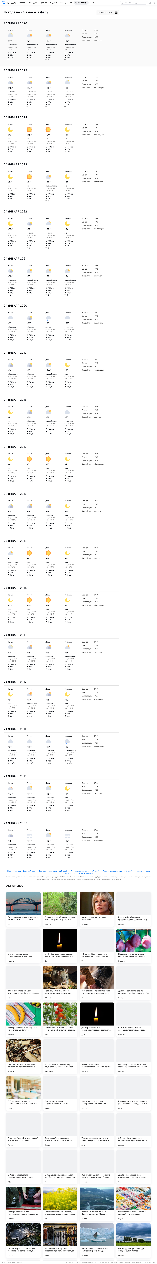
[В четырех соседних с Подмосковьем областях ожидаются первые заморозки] (60, 1093)
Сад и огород (69, 873)
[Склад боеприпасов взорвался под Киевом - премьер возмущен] (60, 1167)
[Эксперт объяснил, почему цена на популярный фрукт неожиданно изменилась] (23, 1020)
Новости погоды (143, 871)
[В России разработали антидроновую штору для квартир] (23, 1167)
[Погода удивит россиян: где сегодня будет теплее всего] (133, 1240)
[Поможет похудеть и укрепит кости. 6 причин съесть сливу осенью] (133, 946)
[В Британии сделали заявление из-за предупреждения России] (97, 1167)
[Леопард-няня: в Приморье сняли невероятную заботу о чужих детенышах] (60, 909)
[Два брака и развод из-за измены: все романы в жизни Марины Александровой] (133, 1167)
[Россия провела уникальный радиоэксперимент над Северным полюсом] (97, 1240)
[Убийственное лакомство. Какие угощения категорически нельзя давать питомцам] (97, 983)
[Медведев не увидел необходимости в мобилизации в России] (97, 1056)
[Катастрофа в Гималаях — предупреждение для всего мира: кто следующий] (133, 909)
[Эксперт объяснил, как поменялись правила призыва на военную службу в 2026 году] (23, 1204)
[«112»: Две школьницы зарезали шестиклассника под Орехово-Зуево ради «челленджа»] (60, 946)
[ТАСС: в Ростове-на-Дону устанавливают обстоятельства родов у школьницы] (23, 983)
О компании (11, 1262)
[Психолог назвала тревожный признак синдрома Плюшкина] (23, 1056)
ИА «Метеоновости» (148, 1262)
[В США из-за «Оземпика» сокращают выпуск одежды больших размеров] (133, 1020)
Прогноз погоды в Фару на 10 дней (117, 871)
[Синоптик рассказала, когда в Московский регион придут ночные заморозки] (23, 1240)
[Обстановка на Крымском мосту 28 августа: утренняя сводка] (23, 909)
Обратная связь (125, 1262)
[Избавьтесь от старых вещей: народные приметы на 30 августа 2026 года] (60, 1240)
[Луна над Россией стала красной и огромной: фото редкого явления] (23, 1130)
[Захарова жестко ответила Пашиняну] (97, 909)
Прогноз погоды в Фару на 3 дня (21, 871)
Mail (3, 1262)
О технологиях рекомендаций (107, 1262)
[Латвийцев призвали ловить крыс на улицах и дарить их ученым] (60, 983)
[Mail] (3, 3)
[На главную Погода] (10, 3)
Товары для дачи (86, 873)
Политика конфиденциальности (85, 1262)
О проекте (69, 1262)
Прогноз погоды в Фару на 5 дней (53, 871)
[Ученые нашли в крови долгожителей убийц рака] (23, 946)
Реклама (19, 1262)
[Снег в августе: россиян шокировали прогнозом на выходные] (97, 1093)
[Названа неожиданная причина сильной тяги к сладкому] (133, 1204)
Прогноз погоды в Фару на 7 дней (85, 871)
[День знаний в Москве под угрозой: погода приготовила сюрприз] (60, 1130)
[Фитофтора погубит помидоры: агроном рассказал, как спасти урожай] (133, 1056)
